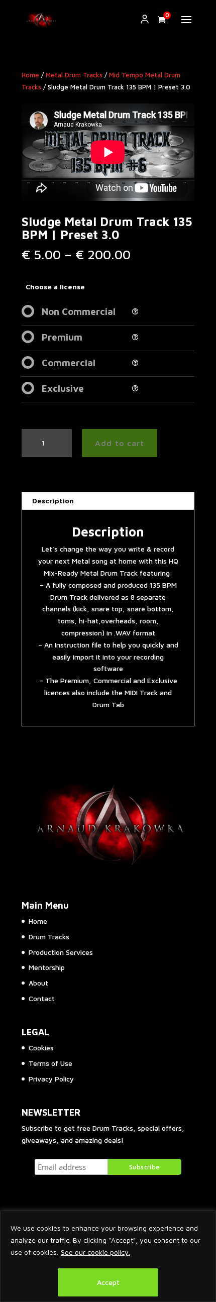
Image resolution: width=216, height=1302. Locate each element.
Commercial (68, 362)
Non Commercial (79, 311)
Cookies (41, 1047)
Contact (42, 998)
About (38, 983)
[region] (108, 1256)
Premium (62, 337)
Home (30, 75)
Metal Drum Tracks (74, 75)
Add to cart (119, 443)
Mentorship (47, 967)
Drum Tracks (49, 936)
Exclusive (63, 388)
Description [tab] (53, 500)
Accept (108, 1282)
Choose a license (55, 286)
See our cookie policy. (95, 1252)
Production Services (61, 952)
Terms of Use (50, 1063)
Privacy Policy (51, 1078)
